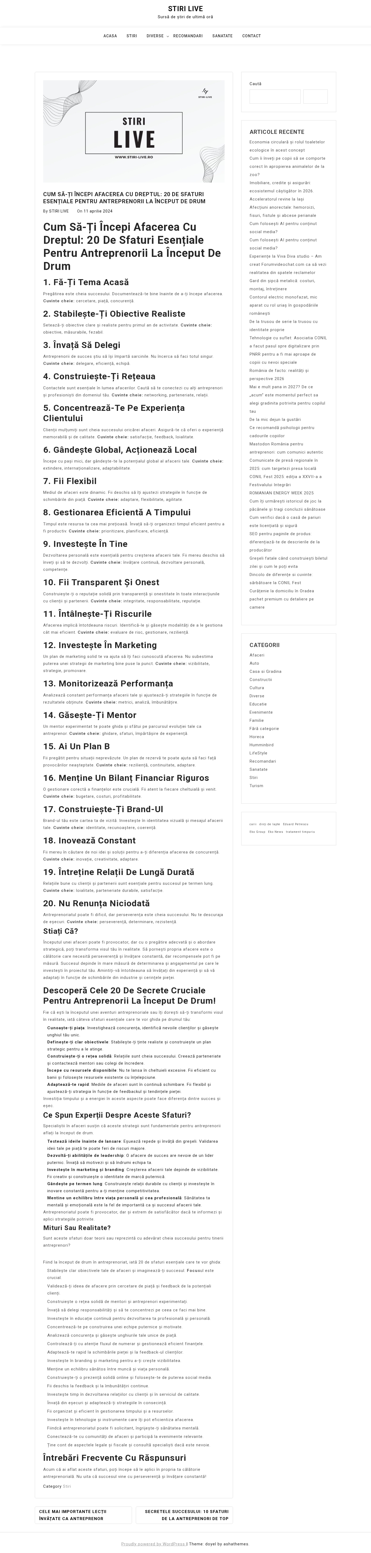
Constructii (261, 679)
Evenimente (261, 712)
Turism (256, 785)
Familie (257, 720)
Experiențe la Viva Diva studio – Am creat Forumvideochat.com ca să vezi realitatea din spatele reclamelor (288, 264)
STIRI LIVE (59, 211)
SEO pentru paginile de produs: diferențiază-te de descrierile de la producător (285, 542)
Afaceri (257, 655)
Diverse (155, 36)
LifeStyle (259, 753)
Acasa (110, 36)
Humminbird (262, 744)
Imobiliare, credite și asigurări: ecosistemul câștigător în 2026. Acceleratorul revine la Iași (282, 191)
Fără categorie (264, 728)
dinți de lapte (269, 824)
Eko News (275, 832)
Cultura (257, 687)
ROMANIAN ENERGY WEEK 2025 (282, 493)
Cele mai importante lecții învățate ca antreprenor (72, 1515)
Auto (254, 663)
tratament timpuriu (300, 832)
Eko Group (257, 832)
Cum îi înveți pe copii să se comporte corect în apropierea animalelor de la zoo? (288, 166)
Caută (256, 83)
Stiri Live (185, 9)
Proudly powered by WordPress (153, 1544)
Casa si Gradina (266, 671)
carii (253, 824)
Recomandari (188, 36)
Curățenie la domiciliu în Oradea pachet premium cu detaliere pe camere (282, 599)
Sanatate (222, 36)
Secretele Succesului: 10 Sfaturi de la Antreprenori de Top (187, 1515)
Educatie (258, 704)
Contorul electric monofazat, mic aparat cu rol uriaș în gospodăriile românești (284, 305)
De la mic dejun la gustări (275, 419)
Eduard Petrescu (296, 824)
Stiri (132, 36)
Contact (251, 36)
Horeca (257, 736)
